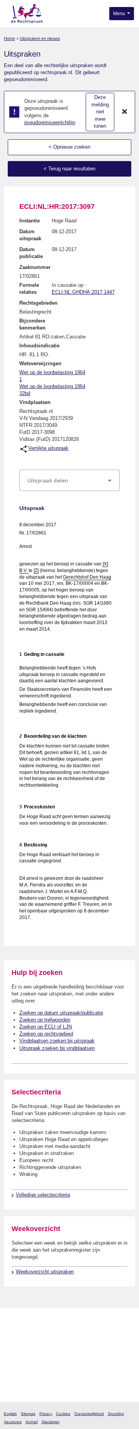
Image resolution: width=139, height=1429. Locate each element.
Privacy (45, 1414)
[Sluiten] (124, 112)
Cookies (63, 1414)
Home (9, 38)
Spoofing (116, 1414)
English (10, 1414)
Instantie (29, 221)
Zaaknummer (35, 267)
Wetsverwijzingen (40, 363)
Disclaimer (50, 1422)
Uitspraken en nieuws (40, 38)
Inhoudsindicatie (39, 346)
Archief (31, 1422)
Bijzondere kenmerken (32, 324)
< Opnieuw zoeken (69, 147)
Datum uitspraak (30, 235)
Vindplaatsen (35, 402)
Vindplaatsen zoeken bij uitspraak (57, 1041)
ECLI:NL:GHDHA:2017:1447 (83, 292)
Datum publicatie (31, 252)
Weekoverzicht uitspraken (45, 1272)
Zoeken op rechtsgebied (46, 1034)
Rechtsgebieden (38, 303)
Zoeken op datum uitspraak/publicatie (61, 1013)
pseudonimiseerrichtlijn (49, 122)
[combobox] (69, 480)
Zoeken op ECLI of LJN (45, 1027)
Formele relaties (29, 288)
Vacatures (13, 1422)
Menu (119, 13)
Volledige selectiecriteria (43, 1195)
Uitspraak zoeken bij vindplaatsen (57, 1048)
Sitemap (28, 1414)
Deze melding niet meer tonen (100, 111)
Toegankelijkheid (89, 1414)
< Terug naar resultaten (69, 169)
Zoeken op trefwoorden (44, 1020)
